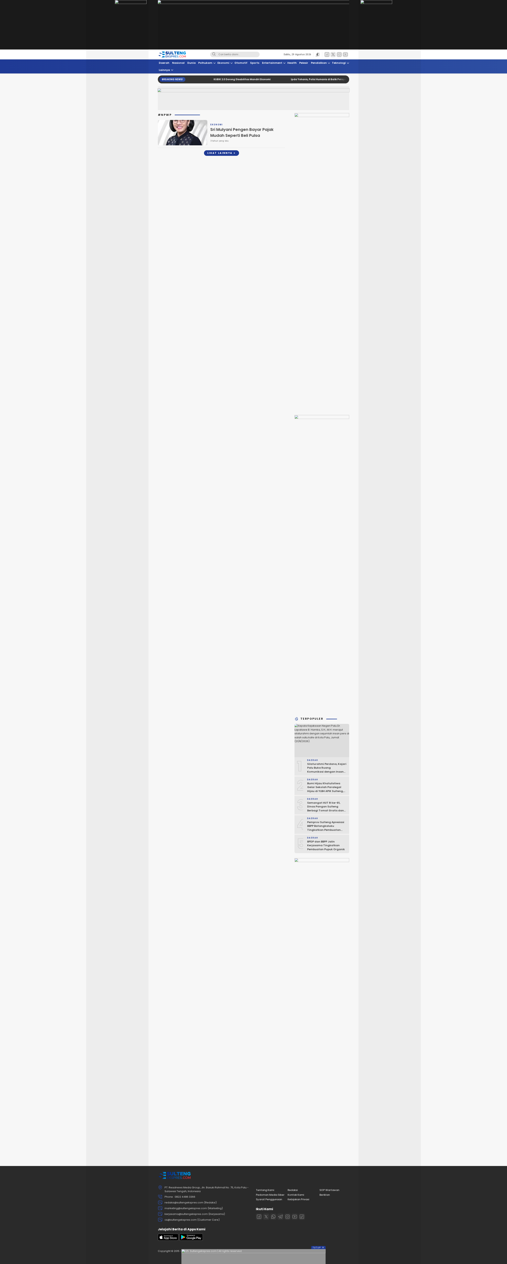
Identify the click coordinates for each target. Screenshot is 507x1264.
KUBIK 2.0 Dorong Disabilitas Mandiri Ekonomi (205, 79)
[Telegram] (280, 1217)
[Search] (213, 54)
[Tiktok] (302, 1217)
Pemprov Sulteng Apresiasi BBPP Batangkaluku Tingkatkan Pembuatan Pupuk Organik (325, 828)
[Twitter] (266, 1217)
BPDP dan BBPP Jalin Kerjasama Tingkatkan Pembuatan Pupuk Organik (326, 845)
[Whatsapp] (273, 1217)
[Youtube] (295, 1217)
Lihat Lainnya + (221, 153)
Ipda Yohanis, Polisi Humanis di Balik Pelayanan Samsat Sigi (293, 79)
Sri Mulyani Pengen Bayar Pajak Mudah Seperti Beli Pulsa (242, 132)
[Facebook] (259, 1217)
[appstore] (168, 1240)
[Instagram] (287, 1217)
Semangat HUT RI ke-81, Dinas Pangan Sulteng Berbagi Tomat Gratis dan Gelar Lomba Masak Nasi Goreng (325, 810)
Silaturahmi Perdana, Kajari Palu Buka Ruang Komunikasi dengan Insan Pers (326, 770)
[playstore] (191, 1240)
